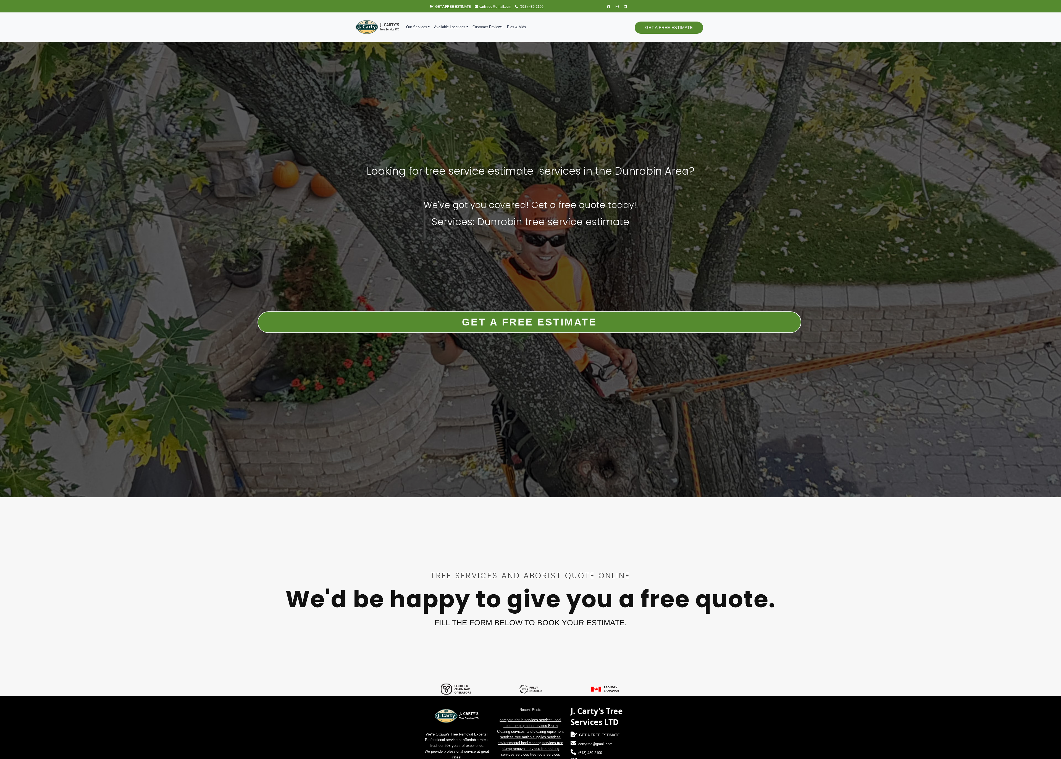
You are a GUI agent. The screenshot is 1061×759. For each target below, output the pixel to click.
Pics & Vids (516, 27)
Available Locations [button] (449, 27)
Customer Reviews (487, 27)
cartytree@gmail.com (495, 7)
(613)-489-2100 (531, 7)
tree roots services (545, 754)
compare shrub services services (527, 720)
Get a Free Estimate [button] (669, 27)
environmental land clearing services (527, 743)
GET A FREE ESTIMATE (453, 7)
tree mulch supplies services (538, 737)
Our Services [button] (416, 27)
